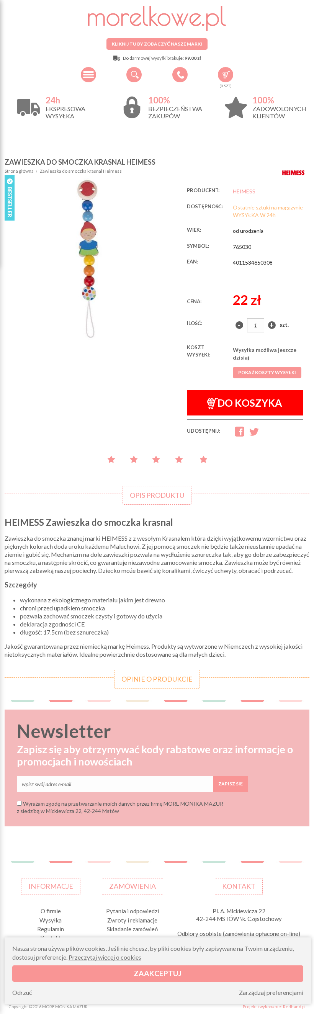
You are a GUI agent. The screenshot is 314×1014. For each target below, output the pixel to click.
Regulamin (50, 929)
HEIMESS (244, 191)
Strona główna (19, 171)
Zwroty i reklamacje (132, 920)
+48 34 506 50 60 (180, 74)
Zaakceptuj (158, 973)
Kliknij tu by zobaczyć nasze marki (157, 44)
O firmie (51, 911)
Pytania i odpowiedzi (132, 911)
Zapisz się (230, 784)
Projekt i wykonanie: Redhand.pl (274, 1006)
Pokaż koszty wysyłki (267, 372)
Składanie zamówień (132, 929)
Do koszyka (250, 403)
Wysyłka (50, 920)
